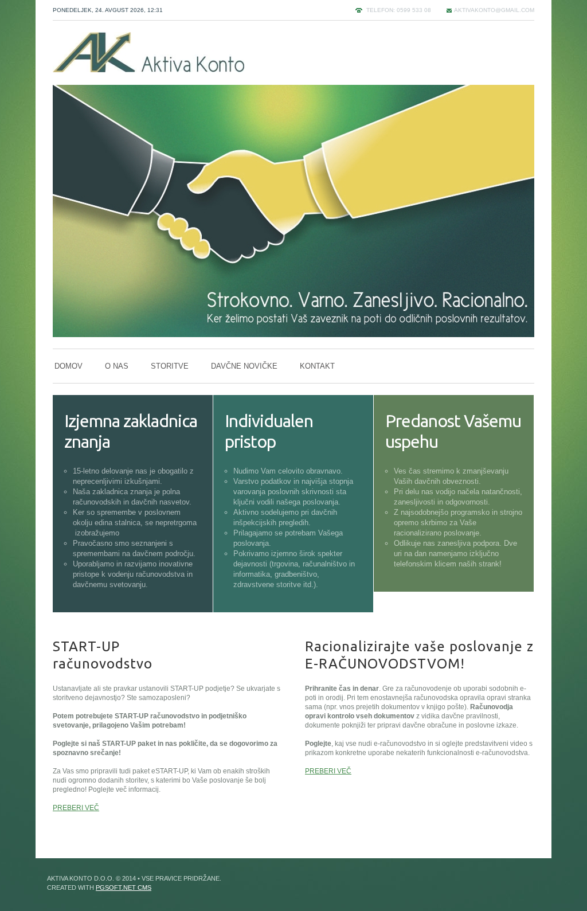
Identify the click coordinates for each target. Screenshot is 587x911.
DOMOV (68, 366)
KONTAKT (317, 366)
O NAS (116, 366)
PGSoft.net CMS (123, 887)
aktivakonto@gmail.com (494, 10)
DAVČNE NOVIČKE (244, 366)
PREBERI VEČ (76, 808)
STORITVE (170, 366)
